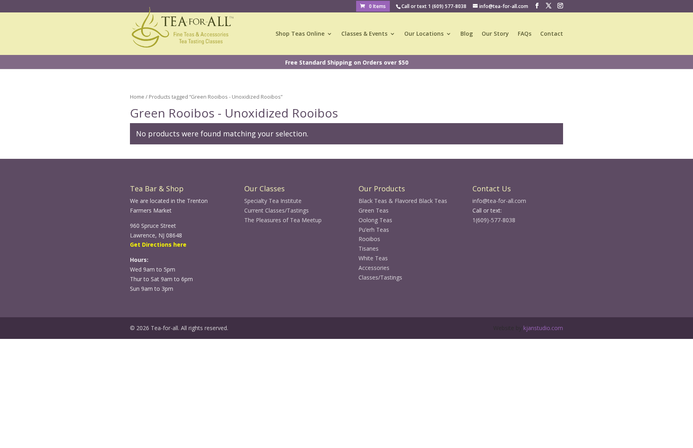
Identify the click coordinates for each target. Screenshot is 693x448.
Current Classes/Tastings (276, 210)
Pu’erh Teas (374, 229)
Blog (466, 34)
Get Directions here (158, 244)
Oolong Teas (375, 220)
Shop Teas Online (300, 34)
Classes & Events (364, 34)
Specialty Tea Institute (273, 201)
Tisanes (369, 248)
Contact (551, 34)
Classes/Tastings (380, 277)
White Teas (373, 258)
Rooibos (369, 239)
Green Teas (374, 210)
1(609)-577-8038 (493, 220)
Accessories (374, 268)
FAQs (524, 34)
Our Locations (424, 34)
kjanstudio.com (543, 328)
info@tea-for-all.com (499, 201)
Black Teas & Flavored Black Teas (403, 201)
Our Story (495, 34)
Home (137, 96)
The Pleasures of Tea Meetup (283, 220)
